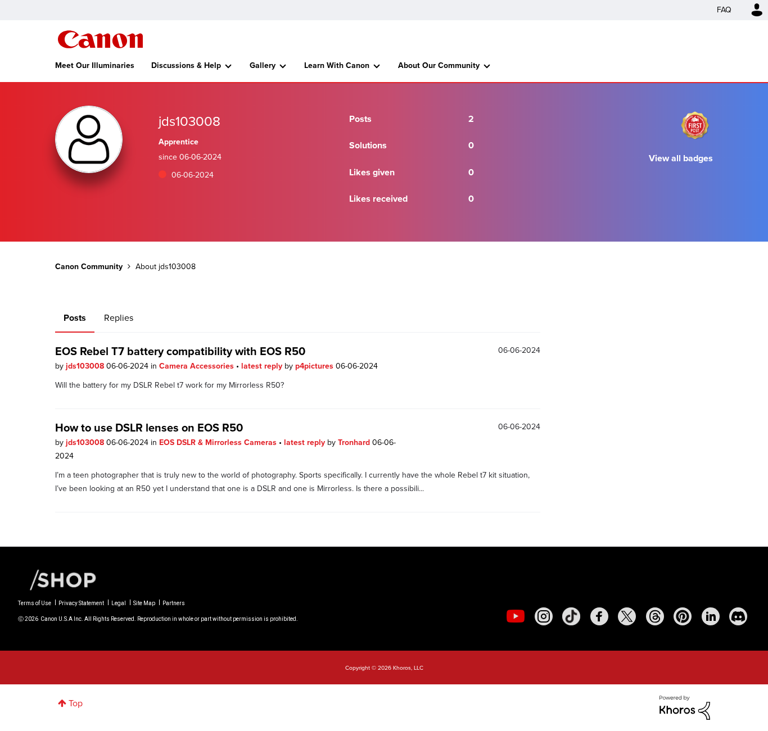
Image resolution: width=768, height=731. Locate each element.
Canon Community (100, 39)
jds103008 (86, 366)
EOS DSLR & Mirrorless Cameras (219, 442)
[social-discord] (738, 616)
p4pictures (315, 366)
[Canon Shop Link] (57, 579)
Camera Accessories (197, 366)
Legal (118, 603)
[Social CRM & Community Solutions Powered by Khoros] (684, 706)
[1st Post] (695, 125)
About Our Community (439, 65)
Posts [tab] (75, 317)
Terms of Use (34, 603)
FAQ (724, 10)
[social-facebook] (599, 616)
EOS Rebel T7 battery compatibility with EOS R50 (180, 351)
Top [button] (76, 703)
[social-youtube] (516, 616)
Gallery (262, 65)
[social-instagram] (544, 616)
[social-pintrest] (683, 616)
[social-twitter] (627, 616)
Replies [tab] (118, 317)
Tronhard (355, 442)
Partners (173, 603)
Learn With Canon (336, 65)
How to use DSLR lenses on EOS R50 (149, 427)
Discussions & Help (186, 65)
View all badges (681, 158)
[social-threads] (655, 616)
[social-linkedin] (711, 616)
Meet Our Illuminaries (94, 65)
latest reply (262, 366)
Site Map (144, 603)
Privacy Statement (81, 603)
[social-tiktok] (571, 616)
